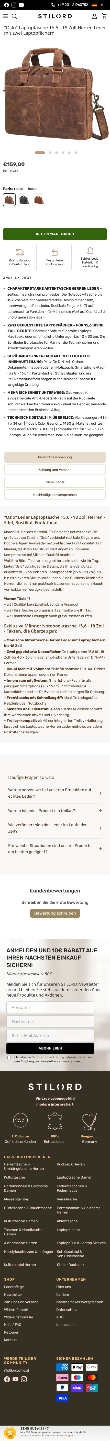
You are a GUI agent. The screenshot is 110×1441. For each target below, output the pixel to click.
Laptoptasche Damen (74, 1177)
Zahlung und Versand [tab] (55, 470)
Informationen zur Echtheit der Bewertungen (46, 1435)
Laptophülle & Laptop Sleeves (81, 1243)
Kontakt (10, 1340)
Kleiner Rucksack (70, 1265)
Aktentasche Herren (20, 1243)
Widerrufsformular (18, 1317)
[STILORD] (55, 16)
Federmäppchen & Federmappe (72, 1188)
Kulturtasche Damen (21, 1221)
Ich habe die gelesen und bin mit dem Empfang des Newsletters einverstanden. (53, 1059)
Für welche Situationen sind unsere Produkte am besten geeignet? (50, 848)
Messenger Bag (16, 1199)
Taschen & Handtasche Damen (23, 1232)
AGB (59, 1317)
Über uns (63, 1287)
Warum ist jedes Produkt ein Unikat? (41, 810)
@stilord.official (16, 1370)
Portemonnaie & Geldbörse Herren (79, 1210)
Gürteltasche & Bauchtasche (28, 1208)
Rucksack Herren (71, 1164)
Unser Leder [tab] (55, 482)
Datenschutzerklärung (48, 1057)
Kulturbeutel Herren (20, 1265)
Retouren (11, 1332)
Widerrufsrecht (16, 1310)
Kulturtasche (14, 1177)
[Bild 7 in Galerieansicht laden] (55, 93)
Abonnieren (50, 1048)
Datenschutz (67, 1310)
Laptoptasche (68, 1230)
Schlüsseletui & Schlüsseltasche (70, 1254)
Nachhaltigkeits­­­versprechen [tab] (55, 495)
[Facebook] (6, 5)
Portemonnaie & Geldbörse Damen (26, 1188)
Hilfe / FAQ (12, 1325)
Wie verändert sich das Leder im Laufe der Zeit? (47, 828)
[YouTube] (21, 5)
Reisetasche (67, 1199)
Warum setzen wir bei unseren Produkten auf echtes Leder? (49, 793)
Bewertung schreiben (55, 913)
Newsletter (13, 1294)
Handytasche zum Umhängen (28, 1252)
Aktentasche (67, 1221)
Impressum (65, 1325)
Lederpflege (14, 1287)
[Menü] (5, 16)
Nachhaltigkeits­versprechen (79, 1302)
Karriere (62, 1294)
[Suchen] (17, 16)
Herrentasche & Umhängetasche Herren (24, 1166)
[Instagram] (14, 5)
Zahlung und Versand (21, 1302)
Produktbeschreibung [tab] (55, 457)
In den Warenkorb (55, 234)
